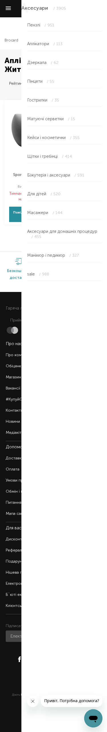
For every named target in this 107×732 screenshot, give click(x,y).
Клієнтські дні (18, 605)
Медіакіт (13, 432)
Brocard (11, 40)
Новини (13, 421)
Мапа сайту (16, 513)
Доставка (14, 458)
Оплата (12, 469)
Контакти (14, 410)
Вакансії (13, 388)
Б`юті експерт (19, 594)
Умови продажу (20, 480)
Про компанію (19, 354)
